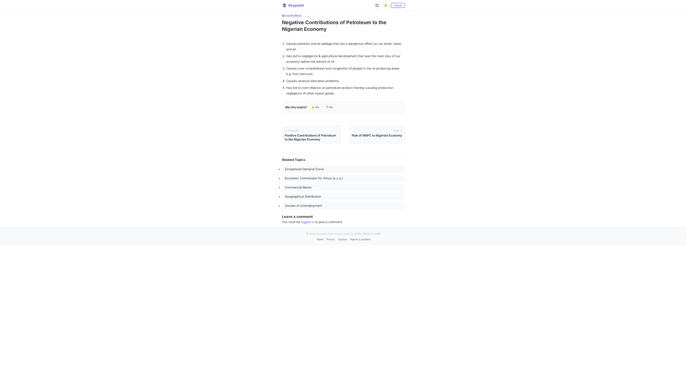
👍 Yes (315, 107)
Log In (398, 5)
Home (320, 239)
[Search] (377, 5)
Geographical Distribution (303, 196)
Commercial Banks (298, 187)
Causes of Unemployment (303, 205)
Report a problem (360, 239)
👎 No (329, 107)
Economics (293, 15)
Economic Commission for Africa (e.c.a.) (314, 178)
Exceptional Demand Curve (304, 169)
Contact (342, 239)
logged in (307, 222)
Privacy (330, 239)
